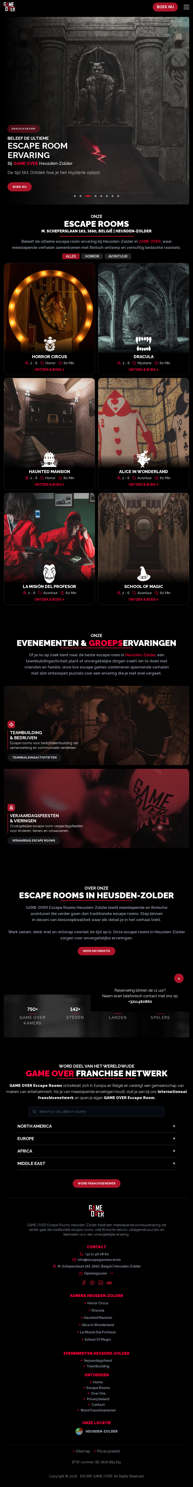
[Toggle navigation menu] (186, 7)
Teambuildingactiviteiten (34, 757)
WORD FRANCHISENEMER (96, 1183)
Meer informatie (96, 951)
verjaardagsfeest (98, 1360)
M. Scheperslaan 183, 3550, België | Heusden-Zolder (96, 231)
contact (98, 1405)
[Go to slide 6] (107, 196)
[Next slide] (158, 111)
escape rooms (98, 1388)
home (98, 1382)
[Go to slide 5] (101, 196)
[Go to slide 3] (88, 196)
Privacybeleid (108, 1451)
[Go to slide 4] (95, 196)
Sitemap (83, 1451)
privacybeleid (98, 1399)
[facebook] (84, 1283)
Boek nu (20, 187)
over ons (98, 1393)
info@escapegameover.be (99, 1260)
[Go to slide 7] (112, 196)
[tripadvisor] (109, 1283)
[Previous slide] (35, 111)
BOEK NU (165, 7)
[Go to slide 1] (75, 196)
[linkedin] (101, 1283)
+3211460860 (140, 1001)
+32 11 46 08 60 (97, 1254)
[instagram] (92, 1283)
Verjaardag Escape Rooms (33, 840)
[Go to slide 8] (118, 196)
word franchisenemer (98, 1410)
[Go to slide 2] (80, 196)
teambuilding (98, 1366)
